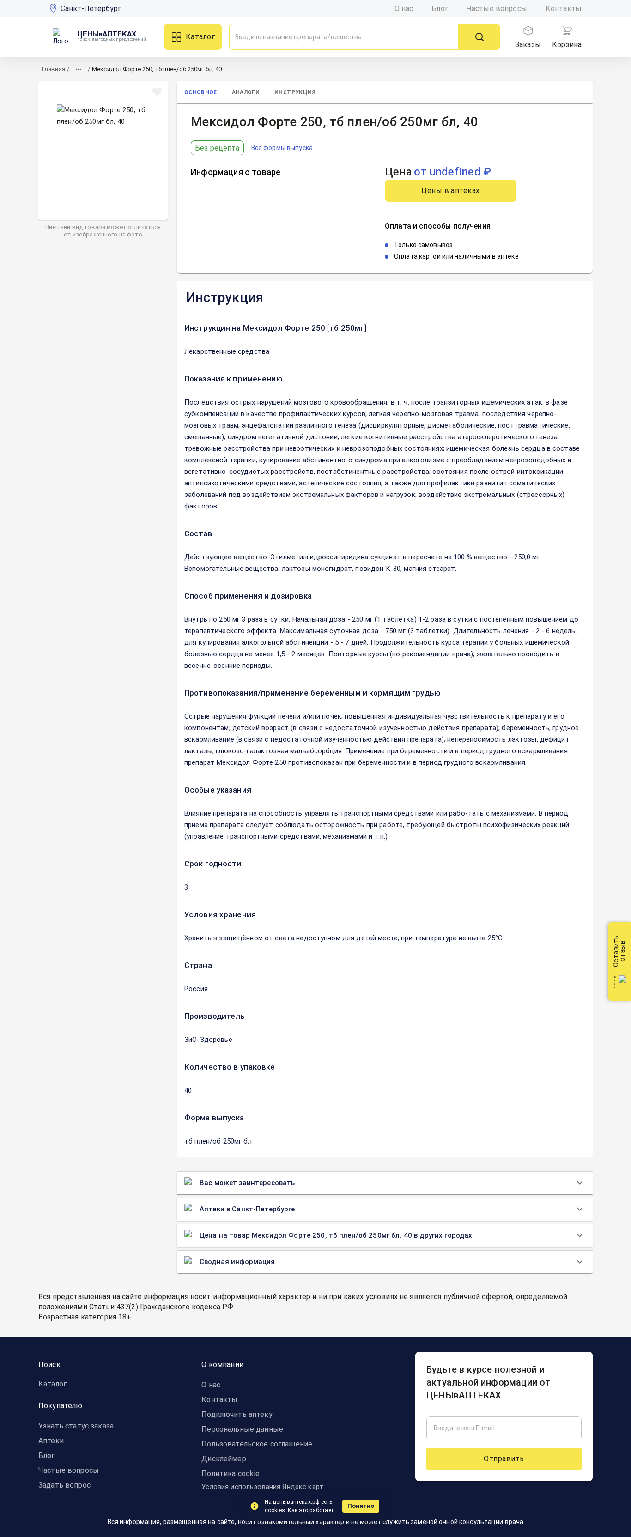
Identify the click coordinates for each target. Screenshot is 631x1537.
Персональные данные (242, 1429)
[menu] (528, 30)
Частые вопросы (497, 8)
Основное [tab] (200, 92)
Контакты (564, 8)
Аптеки (51, 1440)
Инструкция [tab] (295, 92)
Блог (439, 8)
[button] (385, 328)
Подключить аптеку (236, 1414)
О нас (403, 8)
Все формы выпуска (282, 147)
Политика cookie (230, 1473)
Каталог (200, 36)
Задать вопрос (64, 1485)
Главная (53, 69)
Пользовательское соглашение (256, 1444)
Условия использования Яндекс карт (262, 1487)
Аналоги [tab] (246, 92)
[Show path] (78, 69)
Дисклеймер (223, 1458)
